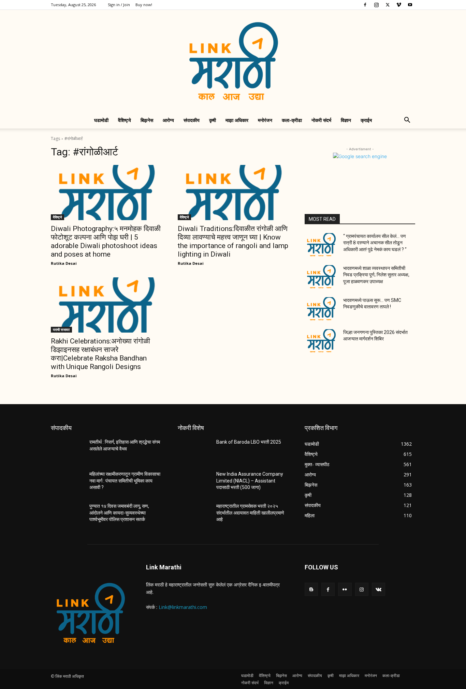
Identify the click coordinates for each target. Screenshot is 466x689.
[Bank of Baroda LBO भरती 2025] (194, 450)
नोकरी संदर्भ (321, 120)
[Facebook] (365, 5)
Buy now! (143, 4)
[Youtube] (410, 5)
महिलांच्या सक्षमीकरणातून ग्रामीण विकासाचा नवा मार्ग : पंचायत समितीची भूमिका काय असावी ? (124, 480)
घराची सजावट (61, 329)
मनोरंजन (265, 120)
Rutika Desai (64, 263)
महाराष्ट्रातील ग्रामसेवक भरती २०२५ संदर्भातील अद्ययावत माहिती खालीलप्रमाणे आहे (250, 512)
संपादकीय (192, 120)
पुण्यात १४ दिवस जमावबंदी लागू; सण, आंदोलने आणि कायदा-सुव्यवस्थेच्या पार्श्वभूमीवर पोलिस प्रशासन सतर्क (119, 512)
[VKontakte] (378, 589)
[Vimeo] (399, 5)
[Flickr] (344, 589)
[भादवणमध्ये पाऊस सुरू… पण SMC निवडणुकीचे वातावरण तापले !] (321, 308)
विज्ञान (346, 120)
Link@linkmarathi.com (183, 607)
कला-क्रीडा (292, 120)
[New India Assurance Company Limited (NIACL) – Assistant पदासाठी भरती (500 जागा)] (194, 482)
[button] (407, 121)
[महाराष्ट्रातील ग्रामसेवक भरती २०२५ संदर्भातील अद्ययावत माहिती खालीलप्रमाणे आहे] (194, 514)
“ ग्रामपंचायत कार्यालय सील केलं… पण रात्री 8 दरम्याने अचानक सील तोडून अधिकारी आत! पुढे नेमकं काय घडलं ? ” (375, 242)
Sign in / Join (119, 4)
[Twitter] (387, 5)
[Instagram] (376, 5)
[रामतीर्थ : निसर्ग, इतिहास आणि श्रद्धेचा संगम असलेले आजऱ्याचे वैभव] (67, 450)
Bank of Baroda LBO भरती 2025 (248, 442)
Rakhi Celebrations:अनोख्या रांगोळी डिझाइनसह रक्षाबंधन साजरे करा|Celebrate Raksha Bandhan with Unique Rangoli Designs (100, 354)
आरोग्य (168, 120)
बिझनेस (147, 120)
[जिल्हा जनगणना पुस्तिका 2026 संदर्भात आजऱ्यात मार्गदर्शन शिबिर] (321, 340)
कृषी (212, 120)
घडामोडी (101, 120)
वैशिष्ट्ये (124, 120)
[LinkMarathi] (233, 61)
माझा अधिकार (236, 120)
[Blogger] (311, 589)
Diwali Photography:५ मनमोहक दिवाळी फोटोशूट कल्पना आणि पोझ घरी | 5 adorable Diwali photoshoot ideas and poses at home (106, 241)
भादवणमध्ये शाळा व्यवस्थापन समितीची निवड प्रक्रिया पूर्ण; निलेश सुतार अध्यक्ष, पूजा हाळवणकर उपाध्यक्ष (376, 274)
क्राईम (366, 120)
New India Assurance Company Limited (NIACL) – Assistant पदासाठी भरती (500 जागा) (249, 480)
